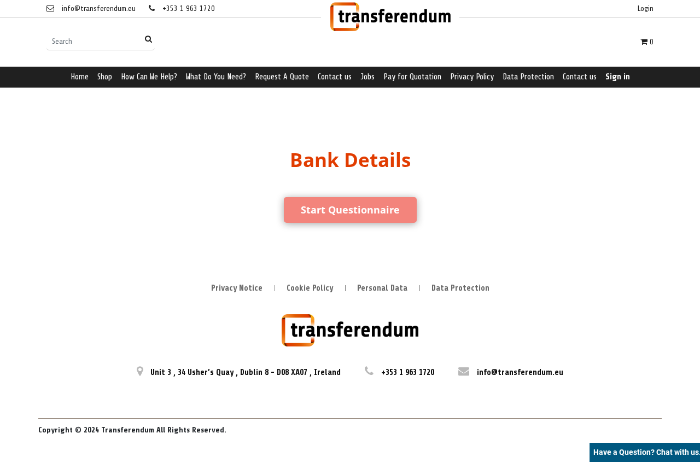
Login (646, 8)
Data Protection (460, 288)
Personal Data (382, 288)
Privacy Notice (236, 288)
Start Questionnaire (350, 209)
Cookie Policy (310, 288)
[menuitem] (79, 77)
